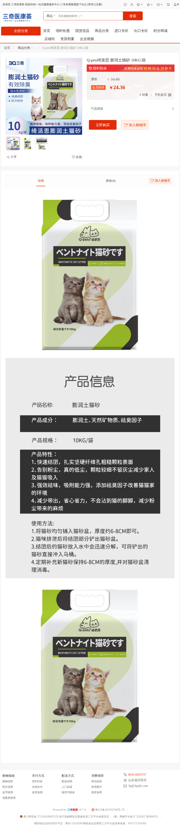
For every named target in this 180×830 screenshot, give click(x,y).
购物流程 (7, 781)
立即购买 (103, 125)
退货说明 (96, 792)
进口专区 (121, 31)
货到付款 (37, 781)
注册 (98, 4)
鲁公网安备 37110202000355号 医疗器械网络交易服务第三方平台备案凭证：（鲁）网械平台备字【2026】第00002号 (90, 816)
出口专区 (141, 31)
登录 (91, 4)
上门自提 (67, 786)
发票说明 (37, 792)
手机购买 (161, 94)
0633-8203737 (137, 774)
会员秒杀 (98, 87)
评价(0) (111, 181)
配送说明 (67, 781)
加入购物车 (137, 125)
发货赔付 (96, 786)
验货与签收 (68, 792)
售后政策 (96, 781)
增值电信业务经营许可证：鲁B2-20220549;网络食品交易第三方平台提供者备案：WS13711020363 (90, 823)
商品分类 (102, 31)
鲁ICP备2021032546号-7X (110, 809)
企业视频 (87, 39)
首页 (46, 31)
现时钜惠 (63, 31)
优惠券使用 (9, 797)
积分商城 (160, 31)
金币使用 (7, 792)
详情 (41, 181)
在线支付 (37, 786)
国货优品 (82, 31)
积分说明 (7, 786)
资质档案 (67, 39)
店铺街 (49, 39)
